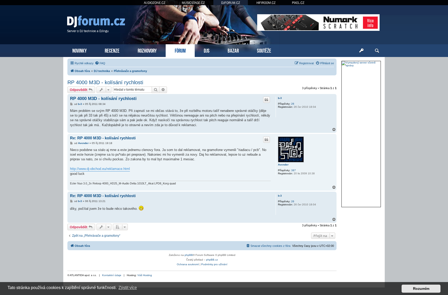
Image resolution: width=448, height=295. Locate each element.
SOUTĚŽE (264, 50)
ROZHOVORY (147, 50)
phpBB (189, 255)
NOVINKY (79, 50)
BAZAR (233, 50)
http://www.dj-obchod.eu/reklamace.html (100, 169)
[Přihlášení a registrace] (361, 50)
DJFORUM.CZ (230, 3)
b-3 (280, 98)
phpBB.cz (212, 259)
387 (293, 170)
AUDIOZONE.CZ (154, 3)
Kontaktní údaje (111, 275)
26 (292, 103)
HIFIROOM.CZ (266, 3)
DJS (206, 50)
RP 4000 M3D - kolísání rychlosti (105, 82)
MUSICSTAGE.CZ (193, 3)
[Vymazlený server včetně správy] (361, 64)
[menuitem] (100, 63)
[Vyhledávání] (377, 50)
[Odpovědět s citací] (266, 100)
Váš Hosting (144, 275)
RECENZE (112, 50)
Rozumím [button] (421, 288)
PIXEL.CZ (298, 3)
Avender (283, 164)
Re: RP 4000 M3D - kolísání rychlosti (103, 138)
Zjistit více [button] (127, 287)
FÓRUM (180, 50)
